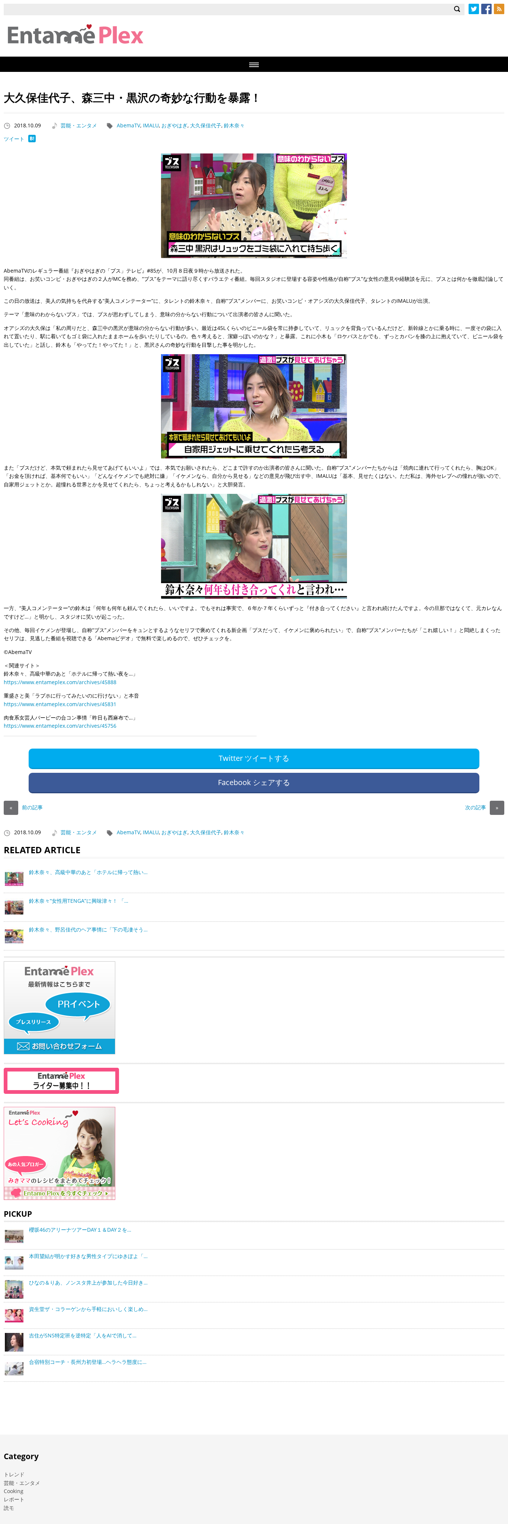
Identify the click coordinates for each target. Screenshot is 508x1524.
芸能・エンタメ (79, 125)
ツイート (14, 138)
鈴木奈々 (234, 125)
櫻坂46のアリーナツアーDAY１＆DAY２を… (80, 1229)
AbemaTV (128, 125)
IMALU (151, 125)
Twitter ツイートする (254, 758)
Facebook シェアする (254, 782)
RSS (499, 9)
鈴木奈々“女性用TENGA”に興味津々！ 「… (78, 900)
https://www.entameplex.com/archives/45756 (60, 725)
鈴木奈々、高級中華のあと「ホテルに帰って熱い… (88, 872)
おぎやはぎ (174, 125)
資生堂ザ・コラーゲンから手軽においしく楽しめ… (88, 1308)
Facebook (486, 9)
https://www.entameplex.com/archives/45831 (60, 704)
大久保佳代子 (205, 125)
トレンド (14, 1474)
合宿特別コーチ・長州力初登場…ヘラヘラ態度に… (88, 1361)
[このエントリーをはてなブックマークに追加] (32, 140)
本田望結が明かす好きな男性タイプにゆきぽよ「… (88, 1256)
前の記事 (26, 807)
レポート (14, 1499)
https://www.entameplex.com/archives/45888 (60, 682)
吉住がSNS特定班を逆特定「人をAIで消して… (82, 1335)
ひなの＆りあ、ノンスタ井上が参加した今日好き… (88, 1282)
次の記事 (481, 807)
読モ (9, 1507)
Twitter (474, 9)
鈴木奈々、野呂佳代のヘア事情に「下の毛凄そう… (88, 929)
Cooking (13, 1491)
